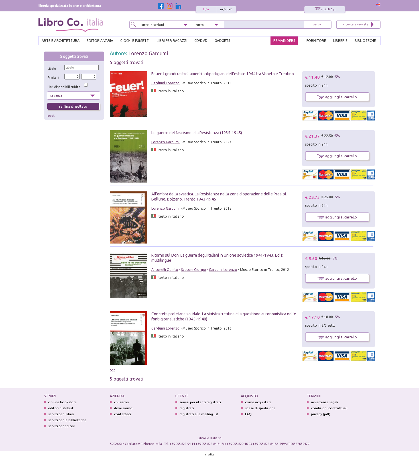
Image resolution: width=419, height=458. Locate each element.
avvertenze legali (324, 402)
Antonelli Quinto (164, 269)
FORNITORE (316, 40)
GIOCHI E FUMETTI (135, 40)
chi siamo (121, 402)
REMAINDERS (284, 40)
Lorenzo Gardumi (148, 53)
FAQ (248, 414)
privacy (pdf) (320, 414)
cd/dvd (201, 40)
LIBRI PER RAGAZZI (172, 40)
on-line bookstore (62, 402)
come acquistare (258, 402)
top (112, 370)
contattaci (122, 414)
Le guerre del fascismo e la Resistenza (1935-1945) (196, 132)
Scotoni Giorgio (193, 269)
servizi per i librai (61, 414)
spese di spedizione (260, 408)
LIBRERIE (340, 40)
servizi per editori (61, 426)
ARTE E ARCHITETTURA (61, 40)
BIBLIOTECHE (365, 40)
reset (51, 115)
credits (209, 454)
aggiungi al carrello (340, 97)
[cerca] (316, 24)
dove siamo (123, 408)
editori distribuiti (61, 408)
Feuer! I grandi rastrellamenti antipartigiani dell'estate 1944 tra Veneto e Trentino (222, 73)
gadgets (222, 40)
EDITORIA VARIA (100, 40)
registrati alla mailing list (199, 414)
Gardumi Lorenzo (165, 83)
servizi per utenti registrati (200, 402)
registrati (226, 9)
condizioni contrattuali (329, 408)
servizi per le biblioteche (67, 420)
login (206, 9)
